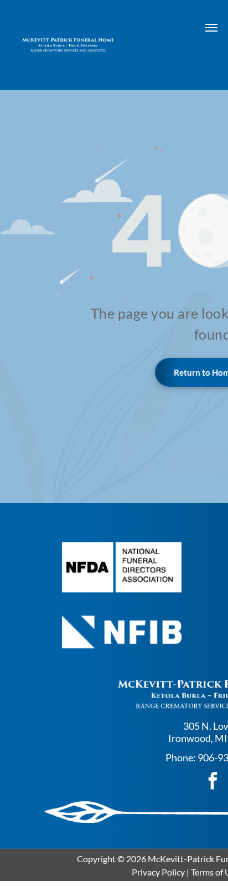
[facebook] (212, 782)
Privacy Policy (158, 872)
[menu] (211, 28)
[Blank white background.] (122, 632)
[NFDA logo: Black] (122, 567)
